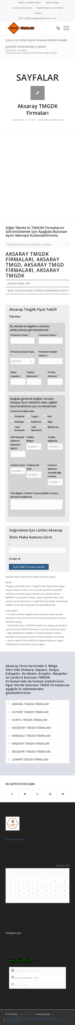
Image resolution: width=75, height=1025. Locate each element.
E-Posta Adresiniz (53, 374)
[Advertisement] (37, 179)
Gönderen (19, 416)
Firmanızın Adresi (48, 334)
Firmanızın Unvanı (20, 334)
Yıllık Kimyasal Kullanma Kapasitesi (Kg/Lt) (17, 443)
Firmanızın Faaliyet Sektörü (48, 353)
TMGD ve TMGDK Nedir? (29, 2)
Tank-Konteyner (19, 429)
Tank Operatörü (36, 429)
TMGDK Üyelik (52, 2)
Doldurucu (36, 421)
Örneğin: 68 (14, 558)
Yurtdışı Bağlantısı (52, 439)
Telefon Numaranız (33, 374)
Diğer (50, 421)
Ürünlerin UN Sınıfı (33, 467)
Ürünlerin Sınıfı (17, 465)
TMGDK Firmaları (27, 1014)
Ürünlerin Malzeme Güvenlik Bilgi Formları (54, 471)
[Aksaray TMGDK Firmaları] (38, 93)
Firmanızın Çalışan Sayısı (22, 353)
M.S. (52, 1014)
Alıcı (50, 416)
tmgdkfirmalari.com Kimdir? (50, 7)
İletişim (38, 13)
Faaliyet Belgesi (30, 439)
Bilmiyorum (53, 427)
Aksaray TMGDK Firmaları (37, 109)
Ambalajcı (19, 421)
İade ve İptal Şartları (22, 7)
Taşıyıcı (34, 416)
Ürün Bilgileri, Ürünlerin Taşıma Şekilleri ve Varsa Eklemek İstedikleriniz (34, 495)
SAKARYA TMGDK (15, 839)
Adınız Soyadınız (16, 374)
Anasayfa (22, 50)
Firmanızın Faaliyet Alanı (22, 411)
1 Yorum (31, 119)
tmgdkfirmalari (56, 119)
